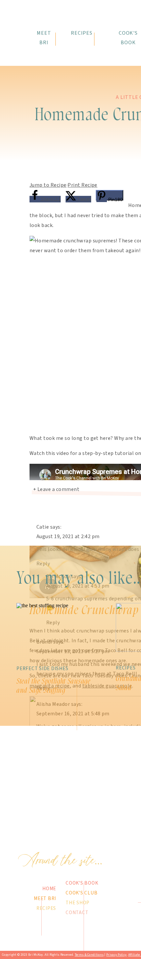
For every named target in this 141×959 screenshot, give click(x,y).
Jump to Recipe (48, 185)
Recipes (125, 668)
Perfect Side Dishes (42, 668)
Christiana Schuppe (59, 882)
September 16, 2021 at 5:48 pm (73, 713)
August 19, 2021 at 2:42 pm (67, 536)
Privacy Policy (116, 954)
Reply (43, 563)
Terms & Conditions (89, 954)
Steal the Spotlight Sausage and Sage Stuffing (53, 686)
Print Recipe (82, 185)
